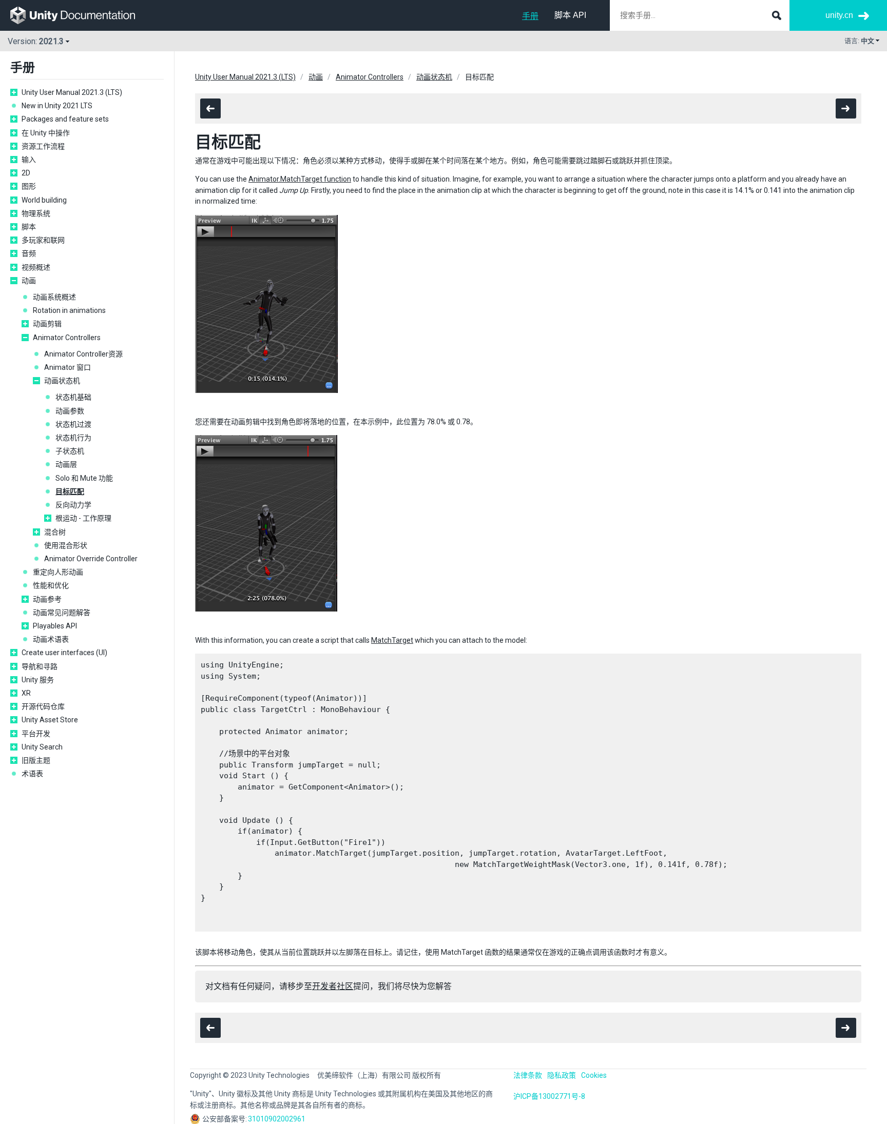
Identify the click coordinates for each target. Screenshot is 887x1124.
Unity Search (42, 747)
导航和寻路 (39, 666)
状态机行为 (73, 437)
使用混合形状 (65, 545)
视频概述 (36, 267)
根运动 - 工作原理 (83, 518)
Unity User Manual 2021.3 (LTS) (72, 92)
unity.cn (839, 15)
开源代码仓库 (43, 706)
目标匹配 (69, 491)
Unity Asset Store (50, 720)
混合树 (55, 532)
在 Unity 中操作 (46, 133)
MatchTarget (392, 640)
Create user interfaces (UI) (64, 652)
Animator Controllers (67, 337)
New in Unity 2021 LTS (57, 106)
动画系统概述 (54, 297)
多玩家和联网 (43, 240)
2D (26, 173)
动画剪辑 (47, 324)
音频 (29, 253)
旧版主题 (36, 760)
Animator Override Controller (91, 559)
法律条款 (527, 1075)
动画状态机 (62, 381)
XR (26, 693)
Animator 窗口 (67, 367)
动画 (29, 281)
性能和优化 (51, 585)
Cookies (594, 1075)
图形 (29, 186)
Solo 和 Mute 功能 (84, 478)
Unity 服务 (38, 680)
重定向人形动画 (58, 572)
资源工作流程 (43, 146)
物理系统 (36, 213)
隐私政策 (561, 1075)
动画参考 (47, 599)
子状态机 (69, 451)
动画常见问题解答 (61, 612)
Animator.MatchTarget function (299, 179)
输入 (29, 159)
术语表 (32, 774)
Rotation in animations (69, 310)
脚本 (29, 227)
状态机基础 (73, 397)
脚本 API (570, 15)
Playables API (55, 626)
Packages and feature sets (65, 119)
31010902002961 (276, 1119)
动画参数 (69, 411)
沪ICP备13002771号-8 (549, 1096)
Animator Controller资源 (83, 354)
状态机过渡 (73, 424)
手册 (530, 16)
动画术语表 (51, 639)
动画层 (66, 464)
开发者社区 (332, 986)
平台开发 (36, 733)
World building (44, 200)
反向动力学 (73, 505)
